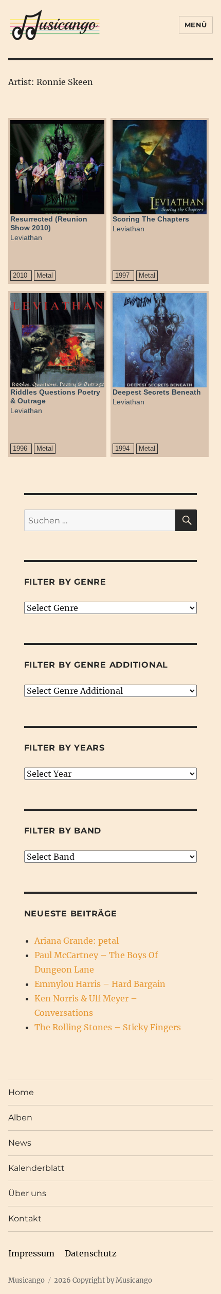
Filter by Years (64, 748)
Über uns (27, 1193)
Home (21, 1092)
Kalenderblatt (36, 1168)
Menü (196, 25)
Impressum (31, 1253)
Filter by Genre (65, 582)
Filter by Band (63, 831)
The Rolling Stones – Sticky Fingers (107, 1027)
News (19, 1143)
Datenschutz (91, 1253)
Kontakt (25, 1218)
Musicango (26, 1280)
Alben (20, 1117)
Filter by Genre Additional (96, 665)
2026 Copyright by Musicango (103, 1280)
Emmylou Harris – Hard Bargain (99, 984)
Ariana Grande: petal (76, 940)
